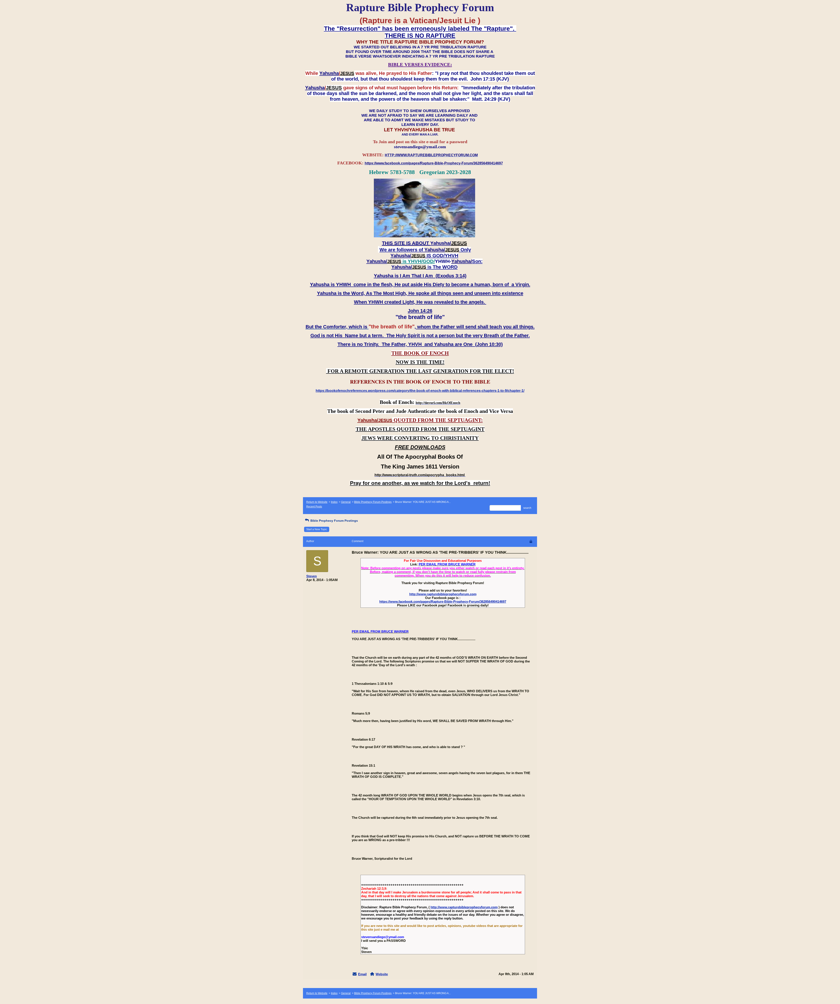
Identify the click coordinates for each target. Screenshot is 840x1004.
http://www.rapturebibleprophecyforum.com (442, 594)
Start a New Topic (316, 529)
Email (362, 974)
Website (382, 974)
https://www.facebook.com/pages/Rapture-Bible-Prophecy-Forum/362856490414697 (442, 601)
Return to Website (316, 502)
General (346, 502)
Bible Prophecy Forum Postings (373, 502)
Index (334, 502)
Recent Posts (314, 506)
